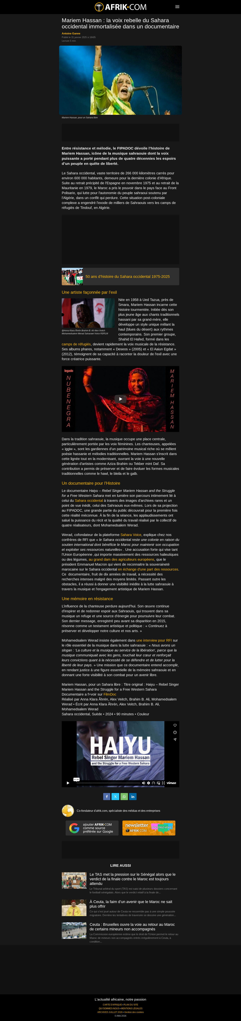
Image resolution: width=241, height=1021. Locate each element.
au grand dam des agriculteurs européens (121, 559)
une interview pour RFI (154, 640)
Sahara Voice (130, 535)
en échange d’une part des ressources (148, 569)
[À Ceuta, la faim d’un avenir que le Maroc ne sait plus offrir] (74, 908)
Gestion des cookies (134, 1012)
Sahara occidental (89, 500)
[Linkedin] (133, 796)
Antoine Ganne (71, 33)
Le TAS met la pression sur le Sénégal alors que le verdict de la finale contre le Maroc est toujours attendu (133, 879)
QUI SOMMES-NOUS (109, 1008)
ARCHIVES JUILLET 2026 (110, 1012)
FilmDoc (110, 694)
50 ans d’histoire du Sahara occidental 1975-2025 (128, 276)
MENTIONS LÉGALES (131, 1008)
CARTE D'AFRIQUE (112, 1005)
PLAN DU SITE (131, 1005)
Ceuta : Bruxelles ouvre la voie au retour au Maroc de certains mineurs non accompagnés (132, 926)
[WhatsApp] (124, 796)
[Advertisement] (120, 132)
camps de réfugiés (76, 344)
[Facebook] (106, 796)
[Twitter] (115, 796)
